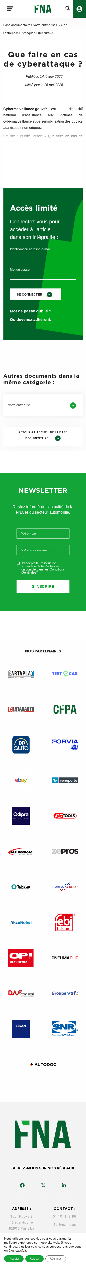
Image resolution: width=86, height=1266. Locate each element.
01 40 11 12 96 (64, 1216)
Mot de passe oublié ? (30, 311)
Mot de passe (20, 269)
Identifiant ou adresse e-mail (30, 249)
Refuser (34, 1258)
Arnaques (28, 33)
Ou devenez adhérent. (30, 319)
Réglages (56, 1258)
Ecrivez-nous (64, 1224)
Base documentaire (16, 25)
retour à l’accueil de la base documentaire (43, 435)
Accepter (14, 1258)
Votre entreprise (44, 25)
